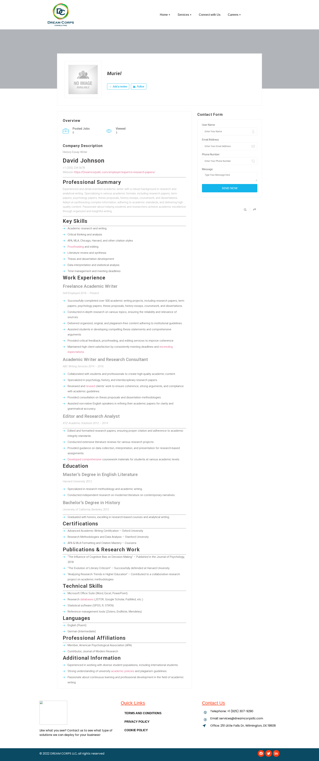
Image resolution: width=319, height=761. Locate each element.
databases (87, 599)
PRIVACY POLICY (137, 721)
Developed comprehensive (85, 459)
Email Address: (210, 139)
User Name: (208, 125)
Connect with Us (209, 14)
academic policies (122, 671)
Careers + (234, 14)
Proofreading (76, 246)
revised (90, 386)
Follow (140, 86)
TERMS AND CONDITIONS (143, 713)
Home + (165, 14)
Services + (184, 14)
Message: (207, 169)
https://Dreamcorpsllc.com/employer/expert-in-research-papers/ (114, 172)
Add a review (119, 86)
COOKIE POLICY (136, 730)
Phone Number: (211, 154)
